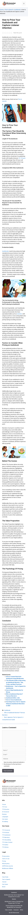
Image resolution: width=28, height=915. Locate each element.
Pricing (4, 861)
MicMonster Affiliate (7, 868)
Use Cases (5, 884)
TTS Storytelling (6, 840)
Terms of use (5, 858)
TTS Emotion (5, 809)
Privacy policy (5, 856)
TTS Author (5, 844)
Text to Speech (9, 9)
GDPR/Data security (7, 866)
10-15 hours (22, 158)
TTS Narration (6, 837)
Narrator (14, 899)
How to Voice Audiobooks (13, 700)
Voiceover (16, 910)
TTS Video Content (7, 842)
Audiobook (17, 9)
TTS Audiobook (6, 835)
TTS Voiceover (6, 830)
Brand (3, 886)
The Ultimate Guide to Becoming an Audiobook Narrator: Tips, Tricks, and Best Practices (15, 682)
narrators (19, 314)
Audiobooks (5, 251)
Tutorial (4, 882)
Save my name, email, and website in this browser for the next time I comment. (14, 764)
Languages (5, 816)
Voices (4, 804)
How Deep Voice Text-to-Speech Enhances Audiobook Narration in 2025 (15, 703)
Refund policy (5, 863)
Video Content (8, 910)
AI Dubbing (5, 821)
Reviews (4, 814)
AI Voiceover (5, 811)
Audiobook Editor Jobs (13, 698)
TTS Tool (4, 807)
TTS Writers (5, 847)
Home (2, 9)
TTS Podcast (5, 832)
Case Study (5, 877)
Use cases (5, 819)
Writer (21, 910)
